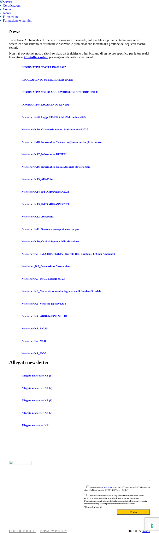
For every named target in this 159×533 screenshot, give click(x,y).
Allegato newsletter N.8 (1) (37, 375)
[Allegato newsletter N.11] (15, 425)
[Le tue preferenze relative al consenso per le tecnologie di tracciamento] (152, 526)
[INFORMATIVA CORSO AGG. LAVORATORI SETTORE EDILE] (15, 92)
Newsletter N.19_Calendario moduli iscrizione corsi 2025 (55, 129)
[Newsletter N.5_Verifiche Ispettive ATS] (15, 303)
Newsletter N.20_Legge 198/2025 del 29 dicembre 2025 (54, 117)
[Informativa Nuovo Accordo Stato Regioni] (15, 167)
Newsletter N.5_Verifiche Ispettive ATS (44, 303)
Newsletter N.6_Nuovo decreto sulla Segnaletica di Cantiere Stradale (61, 291)
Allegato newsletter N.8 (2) (37, 388)
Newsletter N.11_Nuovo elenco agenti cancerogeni (51, 229)
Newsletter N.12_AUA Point (37, 216)
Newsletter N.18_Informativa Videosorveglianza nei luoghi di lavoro (62, 141)
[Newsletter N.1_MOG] (15, 353)
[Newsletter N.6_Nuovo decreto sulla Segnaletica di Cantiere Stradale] (15, 291)
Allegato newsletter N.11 (36, 425)
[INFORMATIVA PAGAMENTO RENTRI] (15, 104)
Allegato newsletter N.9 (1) (37, 400)
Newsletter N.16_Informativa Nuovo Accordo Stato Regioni (56, 166)
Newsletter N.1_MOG (34, 353)
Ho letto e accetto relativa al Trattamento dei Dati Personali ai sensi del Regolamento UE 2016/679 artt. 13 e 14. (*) (117, 488)
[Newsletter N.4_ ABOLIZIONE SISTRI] (15, 316)
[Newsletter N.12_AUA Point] (15, 216)
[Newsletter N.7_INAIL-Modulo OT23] (15, 279)
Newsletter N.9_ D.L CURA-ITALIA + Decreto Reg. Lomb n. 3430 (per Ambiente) (68, 253)
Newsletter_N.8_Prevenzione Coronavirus (46, 266)
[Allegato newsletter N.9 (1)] (15, 400)
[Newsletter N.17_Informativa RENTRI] (15, 154)
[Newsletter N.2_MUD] (15, 341)
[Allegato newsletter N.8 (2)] (15, 388)
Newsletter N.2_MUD (34, 340)
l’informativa (109, 487)
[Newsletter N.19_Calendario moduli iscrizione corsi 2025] (15, 129)
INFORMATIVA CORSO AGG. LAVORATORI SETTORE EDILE (60, 92)
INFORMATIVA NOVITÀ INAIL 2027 (44, 67)
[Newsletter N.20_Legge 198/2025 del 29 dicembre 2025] (15, 117)
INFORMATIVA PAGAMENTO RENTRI (45, 104)
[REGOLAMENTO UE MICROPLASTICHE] (15, 80)
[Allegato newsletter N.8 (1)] (15, 375)
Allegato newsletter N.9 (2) (37, 412)
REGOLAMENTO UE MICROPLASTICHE (47, 79)
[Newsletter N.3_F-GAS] (15, 328)
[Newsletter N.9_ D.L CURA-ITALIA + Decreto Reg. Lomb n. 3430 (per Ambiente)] (15, 254)
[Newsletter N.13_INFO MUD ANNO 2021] (15, 204)
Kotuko (146, 531)
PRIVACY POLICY (53, 531)
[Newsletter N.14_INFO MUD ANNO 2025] (15, 192)
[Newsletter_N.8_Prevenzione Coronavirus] (15, 266)
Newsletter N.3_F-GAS (35, 328)
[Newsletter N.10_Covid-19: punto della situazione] (15, 241)
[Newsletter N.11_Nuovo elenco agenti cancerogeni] (15, 229)
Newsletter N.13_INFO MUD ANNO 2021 (45, 204)
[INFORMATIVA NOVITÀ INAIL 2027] (15, 67)
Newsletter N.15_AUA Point (37, 179)
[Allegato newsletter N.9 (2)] (15, 413)
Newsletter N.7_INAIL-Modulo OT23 (43, 278)
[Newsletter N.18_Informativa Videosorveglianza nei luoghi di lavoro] (15, 142)
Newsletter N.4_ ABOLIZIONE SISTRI (44, 316)
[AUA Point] (15, 179)
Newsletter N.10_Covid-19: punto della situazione (50, 241)
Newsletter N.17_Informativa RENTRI (44, 154)
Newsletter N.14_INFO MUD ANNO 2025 (45, 191)
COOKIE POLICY (22, 531)
